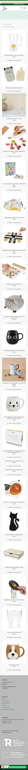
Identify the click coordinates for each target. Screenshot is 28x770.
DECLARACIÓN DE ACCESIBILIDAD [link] (8, 709)
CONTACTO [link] (4, 705)
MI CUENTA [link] (4, 699)
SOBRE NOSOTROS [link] (6, 707)
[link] (0, 4)
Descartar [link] (24, 2)
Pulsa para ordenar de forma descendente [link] (16, 24)
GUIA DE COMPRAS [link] (5, 701)
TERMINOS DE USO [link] (5, 703)
